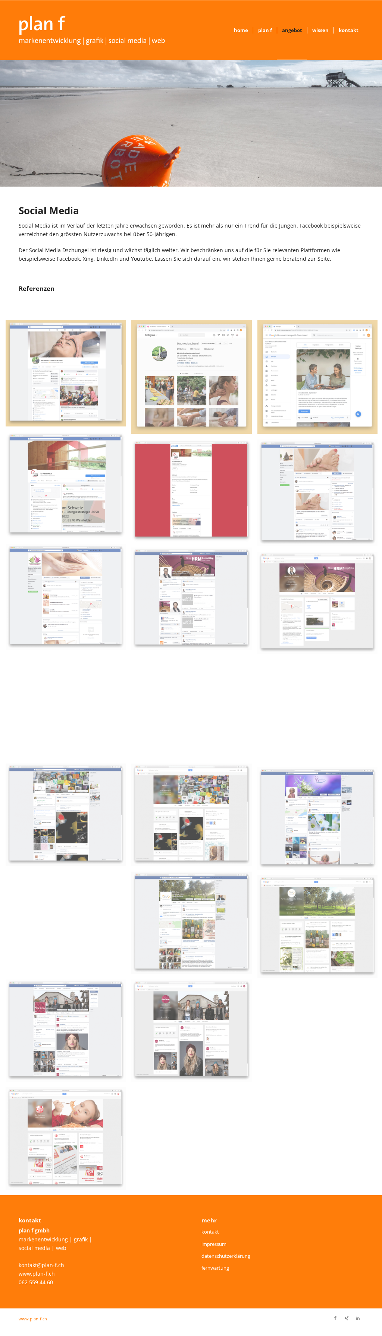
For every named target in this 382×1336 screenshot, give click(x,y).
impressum (213, 1244)
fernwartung (215, 1267)
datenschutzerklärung (225, 1256)
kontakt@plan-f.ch (41, 1265)
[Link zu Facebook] (335, 1318)
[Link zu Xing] (346, 1318)
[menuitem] (241, 30)
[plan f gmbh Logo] (92, 30)
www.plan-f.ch (37, 1273)
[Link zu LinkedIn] (357, 1318)
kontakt (210, 1231)
